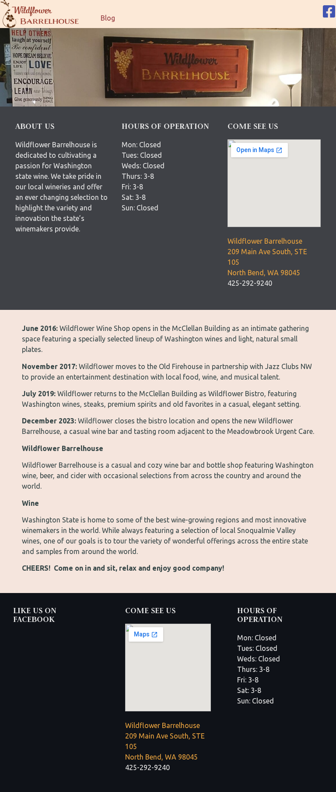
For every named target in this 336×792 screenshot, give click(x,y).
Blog (108, 18)
